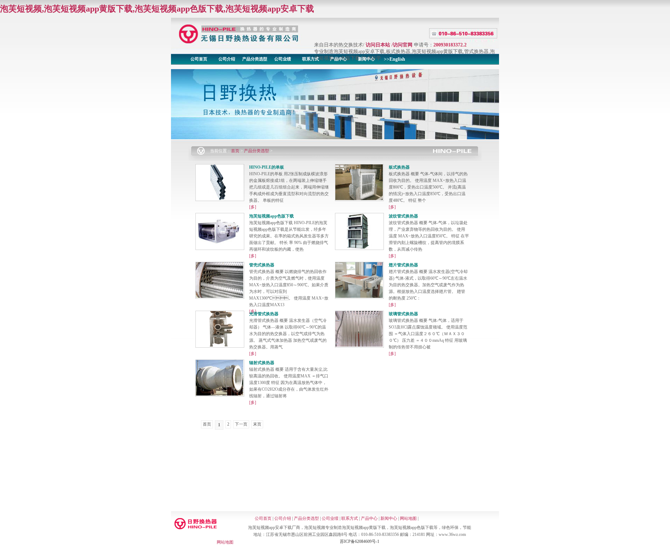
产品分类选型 (254, 59)
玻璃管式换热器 (403, 313)
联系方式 (310, 59)
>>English (394, 59)
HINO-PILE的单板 (266, 167)
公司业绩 (282, 59)
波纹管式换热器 (403, 216)
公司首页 (199, 59)
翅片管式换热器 (403, 265)
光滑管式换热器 (263, 313)
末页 (257, 424)
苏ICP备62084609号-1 (359, 541)
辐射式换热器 (261, 362)
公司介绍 (226, 59)
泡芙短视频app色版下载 (271, 216)
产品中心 (338, 59)
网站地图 (408, 518)
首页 (235, 150)
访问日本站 (378, 44)
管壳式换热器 (261, 265)
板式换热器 (399, 167)
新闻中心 (366, 59)
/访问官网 (402, 44)
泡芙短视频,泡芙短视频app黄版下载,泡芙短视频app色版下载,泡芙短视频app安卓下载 (157, 8)
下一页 (241, 424)
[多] (252, 207)
